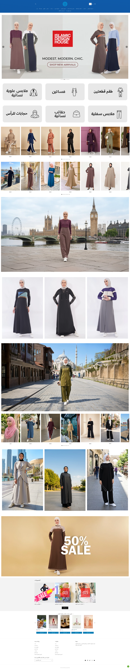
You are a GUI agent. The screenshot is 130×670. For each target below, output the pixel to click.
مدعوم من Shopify (68, 667)
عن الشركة (36, 645)
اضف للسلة (41, 632)
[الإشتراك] (52, 660)
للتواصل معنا (36, 647)
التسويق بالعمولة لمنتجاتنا (38, 654)
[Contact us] (128, 666)
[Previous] (3, 47)
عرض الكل (65, 607)
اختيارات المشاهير (58, 604)
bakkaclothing (64, 667)
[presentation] (35, 623)
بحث (35, 643)
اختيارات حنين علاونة (79, 604)
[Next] (127, 47)
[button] (36, 4)
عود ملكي (61, 629)
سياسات (36, 650)
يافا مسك (49, 629)
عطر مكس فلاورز (74, 629)
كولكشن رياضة (37, 604)
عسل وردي (85, 629)
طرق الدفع (36, 652)
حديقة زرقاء (38, 629)
